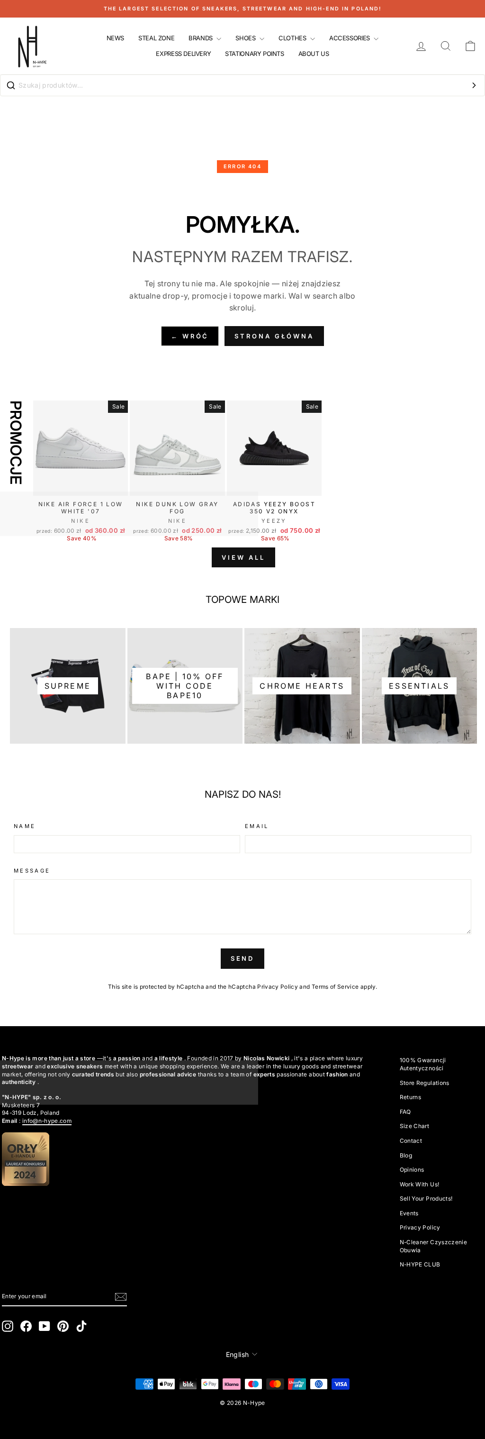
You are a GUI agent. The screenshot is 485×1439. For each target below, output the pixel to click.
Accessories (350, 38)
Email (257, 826)
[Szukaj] (474, 85)
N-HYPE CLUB (420, 1264)
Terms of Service (335, 986)
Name (25, 826)
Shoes (246, 38)
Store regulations (424, 1082)
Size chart (415, 1125)
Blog (406, 1155)
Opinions (412, 1169)
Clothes (293, 38)
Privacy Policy (277, 986)
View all (243, 557)
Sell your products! (426, 1198)
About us (313, 53)
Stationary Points (254, 53)
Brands (201, 38)
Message (32, 870)
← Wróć (190, 336)
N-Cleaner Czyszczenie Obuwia (433, 1246)
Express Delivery (183, 53)
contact (411, 1140)
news (115, 38)
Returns (410, 1097)
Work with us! (420, 1184)
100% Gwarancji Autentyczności (423, 1064)
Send (243, 958)
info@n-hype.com (47, 1120)
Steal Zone (156, 38)
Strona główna (274, 336)
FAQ (405, 1111)
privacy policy (420, 1227)
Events (409, 1213)
